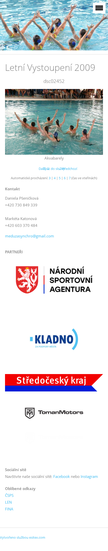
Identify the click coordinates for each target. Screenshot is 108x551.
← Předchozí (67, 168)
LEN (8, 502)
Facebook (61, 476)
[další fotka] (94, 122)
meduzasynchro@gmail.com (29, 235)
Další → (44, 168)
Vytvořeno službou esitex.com (22, 537)
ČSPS (9, 495)
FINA (9, 508)
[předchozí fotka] (13, 122)
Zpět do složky (54, 168)
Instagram (89, 476)
